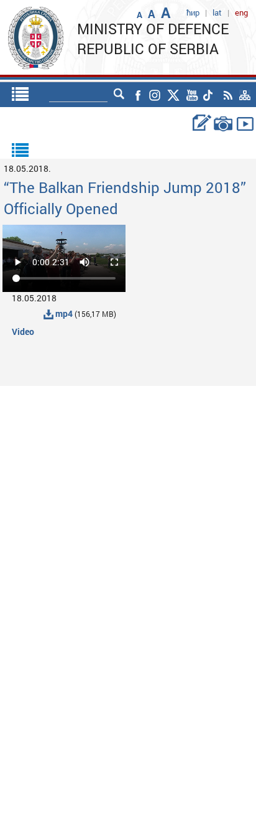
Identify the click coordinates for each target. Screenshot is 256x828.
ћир (192, 12)
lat (217, 12)
